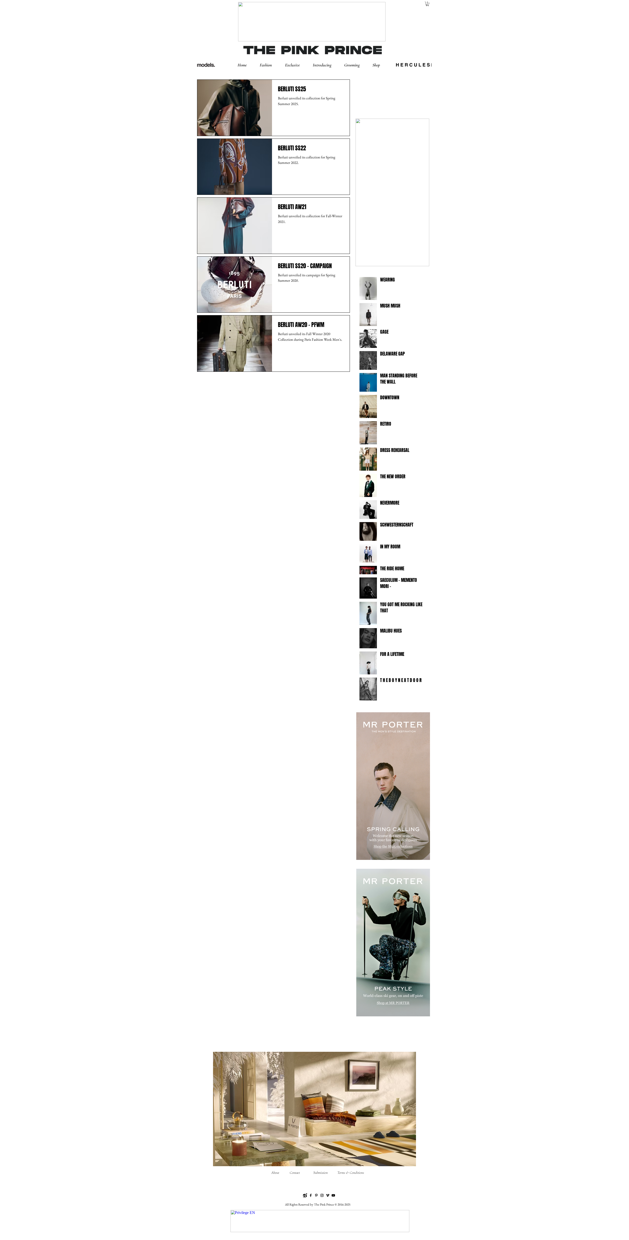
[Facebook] (311, 1195)
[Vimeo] (328, 1195)
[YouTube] (333, 1195)
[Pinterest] (316, 1195)
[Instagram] (322, 1195)
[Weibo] (305, 1195)
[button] (270, 65)
